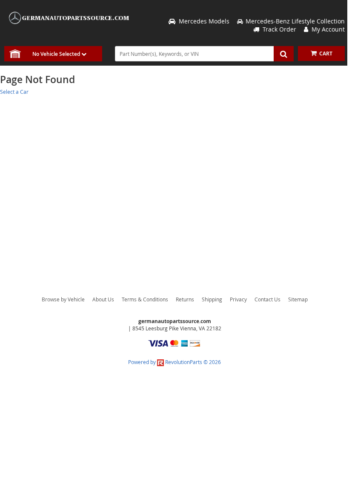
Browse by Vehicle (63, 299)
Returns (185, 299)
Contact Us (267, 299)
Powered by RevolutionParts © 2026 (174, 361)
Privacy (238, 299)
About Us (103, 299)
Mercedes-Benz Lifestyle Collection (295, 21)
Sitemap (298, 299)
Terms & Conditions (145, 299)
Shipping (212, 299)
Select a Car (14, 91)
